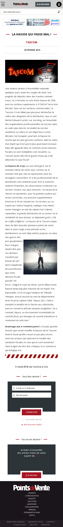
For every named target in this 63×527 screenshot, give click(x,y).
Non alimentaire (32, 507)
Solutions (32, 501)
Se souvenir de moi (34, 419)
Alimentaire (32, 504)
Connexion (31, 412)
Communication (32, 496)
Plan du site (20, 524)
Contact (50, 522)
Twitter (33, 524)
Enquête (31, 499)
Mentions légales (16, 522)
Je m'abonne (43, 4)
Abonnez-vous (35, 522)
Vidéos (32, 515)
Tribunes (32, 510)
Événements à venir (32, 512)
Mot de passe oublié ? (33, 424)
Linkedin (45, 524)
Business (32, 493)
